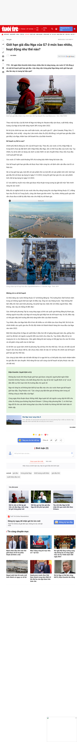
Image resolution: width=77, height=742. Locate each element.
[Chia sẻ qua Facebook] (51, 440)
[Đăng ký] (64, 522)
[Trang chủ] (2, 34)
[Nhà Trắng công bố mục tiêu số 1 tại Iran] (41, 542)
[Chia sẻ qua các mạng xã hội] (60, 440)
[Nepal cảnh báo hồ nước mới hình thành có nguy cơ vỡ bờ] (17, 567)
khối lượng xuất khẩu (41, 473)
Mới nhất (6, 34)
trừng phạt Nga (26, 473)
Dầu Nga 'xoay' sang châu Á (31, 417)
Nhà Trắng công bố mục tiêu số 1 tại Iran (40, 552)
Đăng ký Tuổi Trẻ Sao (64, 29)
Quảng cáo (45, 29)
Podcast (23, 29)
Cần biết (37, 29)
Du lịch (54, 34)
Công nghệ (46, 34)
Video (17, 34)
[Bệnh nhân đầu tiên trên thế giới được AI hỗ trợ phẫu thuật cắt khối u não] (17, 542)
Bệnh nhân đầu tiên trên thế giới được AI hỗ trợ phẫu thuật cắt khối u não (16, 553)
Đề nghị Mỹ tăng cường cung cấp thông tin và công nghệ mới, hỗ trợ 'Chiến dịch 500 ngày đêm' (64, 554)
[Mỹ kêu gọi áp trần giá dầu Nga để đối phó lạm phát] (41, 497)
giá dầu (15, 473)
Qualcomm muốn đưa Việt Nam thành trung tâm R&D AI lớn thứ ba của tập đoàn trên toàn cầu (40, 578)
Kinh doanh (39, 34)
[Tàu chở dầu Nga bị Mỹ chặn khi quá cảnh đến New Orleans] (63, 497)
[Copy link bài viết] (56, 440)
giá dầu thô (56, 473)
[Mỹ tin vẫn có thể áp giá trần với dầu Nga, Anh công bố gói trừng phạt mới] (19, 497)
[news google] (66, 56)
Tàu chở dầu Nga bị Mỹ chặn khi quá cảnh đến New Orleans (63, 507)
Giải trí (72, 34)
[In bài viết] (3, 72)
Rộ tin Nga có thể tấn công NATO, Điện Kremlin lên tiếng (64, 576)
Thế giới (27, 34)
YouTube (30, 29)
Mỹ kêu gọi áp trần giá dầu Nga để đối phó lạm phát (40, 506)
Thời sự (22, 34)
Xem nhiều (12, 34)
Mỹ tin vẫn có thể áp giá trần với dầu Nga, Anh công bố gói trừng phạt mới (18, 507)
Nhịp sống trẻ (60, 34)
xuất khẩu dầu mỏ (13, 477)
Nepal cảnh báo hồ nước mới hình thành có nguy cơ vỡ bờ (16, 576)
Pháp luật (32, 34)
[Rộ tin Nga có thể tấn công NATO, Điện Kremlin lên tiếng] (64, 567)
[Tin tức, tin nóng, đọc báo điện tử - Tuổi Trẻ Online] (10, 29)
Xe (50, 34)
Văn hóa (67, 34)
